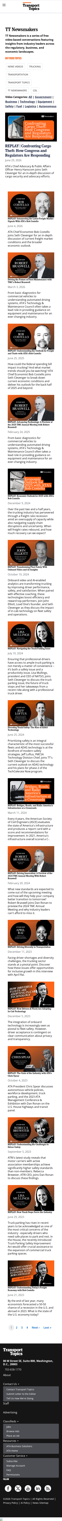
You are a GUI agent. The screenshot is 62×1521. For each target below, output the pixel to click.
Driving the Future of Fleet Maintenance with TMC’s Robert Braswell (30, 281)
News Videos (15, 66)
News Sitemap (40, 1502)
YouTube (28, 1488)
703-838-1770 (13, 1369)
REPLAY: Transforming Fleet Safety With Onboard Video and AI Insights (27, 568)
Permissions (13, 1474)
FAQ (8, 1470)
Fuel (19, 106)
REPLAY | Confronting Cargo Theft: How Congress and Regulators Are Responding (28, 150)
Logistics (30, 106)
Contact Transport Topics (20, 1389)
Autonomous (47, 106)
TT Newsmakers (17, 90)
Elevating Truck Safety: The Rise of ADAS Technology (28, 729)
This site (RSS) (47, 1488)
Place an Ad (12, 1435)
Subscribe (12, 1461)
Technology (27, 102)
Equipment (45, 102)
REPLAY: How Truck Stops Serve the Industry (30, 1212)
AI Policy (25, 1502)
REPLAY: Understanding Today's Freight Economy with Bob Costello (27, 1289)
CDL (35, 90)
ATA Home (12, 1450)
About (7, 1375)
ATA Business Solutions (19, 1446)
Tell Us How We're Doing (19, 1398)
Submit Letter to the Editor (21, 1393)
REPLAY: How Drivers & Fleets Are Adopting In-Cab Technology (29, 1010)
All (30, 97)
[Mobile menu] (4, 5)
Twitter (18, 1488)
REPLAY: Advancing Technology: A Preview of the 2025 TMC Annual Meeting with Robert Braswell (30, 424)
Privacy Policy (10, 1502)
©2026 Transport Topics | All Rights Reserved (28, 1498)
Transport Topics (19, 82)
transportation (18, 74)
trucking (35, 66)
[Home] (31, 6)
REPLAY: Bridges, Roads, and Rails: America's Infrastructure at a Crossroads (30, 807)
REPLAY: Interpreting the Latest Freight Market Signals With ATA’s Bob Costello (30, 220)
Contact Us (10, 1384)
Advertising (10, 1412)
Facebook (8, 1488)
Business (11, 102)
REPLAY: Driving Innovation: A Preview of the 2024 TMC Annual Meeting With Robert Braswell (30, 876)
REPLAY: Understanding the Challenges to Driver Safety (28, 1146)
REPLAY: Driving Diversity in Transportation (29, 947)
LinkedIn (38, 1488)
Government (43, 97)
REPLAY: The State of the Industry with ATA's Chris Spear (30, 1074)
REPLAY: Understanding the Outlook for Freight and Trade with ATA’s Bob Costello (31, 352)
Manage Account (15, 1465)
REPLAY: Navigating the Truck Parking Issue (29, 648)
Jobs (8, 1426)
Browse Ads (12, 1431)
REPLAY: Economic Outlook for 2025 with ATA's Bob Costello (31, 497)
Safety (9, 106)
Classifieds (10, 1421)
